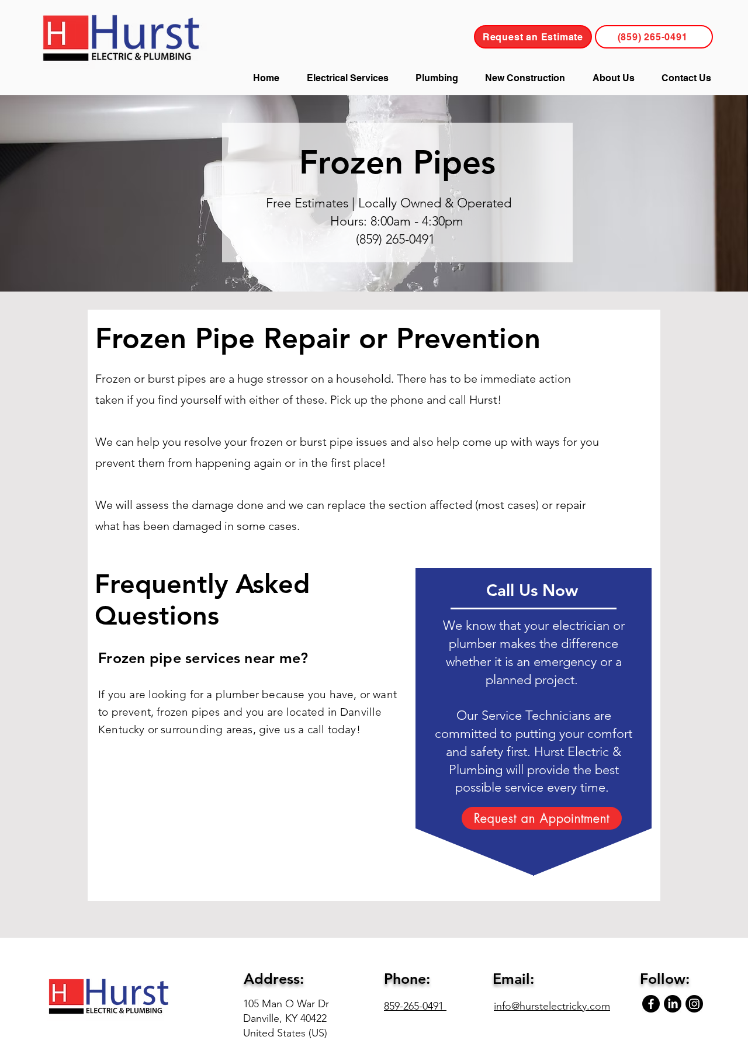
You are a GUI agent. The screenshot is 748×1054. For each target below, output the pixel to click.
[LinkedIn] (672, 1004)
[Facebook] (651, 1004)
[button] (347, 78)
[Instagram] (694, 1004)
